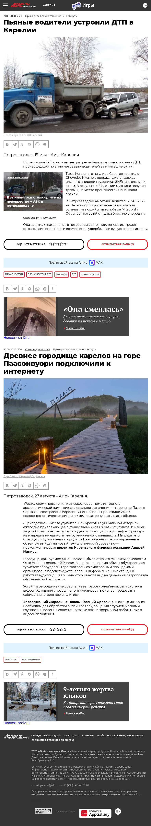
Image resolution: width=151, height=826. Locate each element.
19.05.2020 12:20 (13, 16)
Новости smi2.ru (17, 338)
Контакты (88, 735)
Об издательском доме (46, 735)
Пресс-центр (71, 735)
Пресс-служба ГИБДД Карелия (23, 135)
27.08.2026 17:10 (13, 349)
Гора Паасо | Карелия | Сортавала (24, 476)
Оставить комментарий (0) (117, 244)
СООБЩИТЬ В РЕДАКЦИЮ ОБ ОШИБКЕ (52, 740)
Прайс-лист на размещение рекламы (120, 735)
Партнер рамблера (65, 811)
